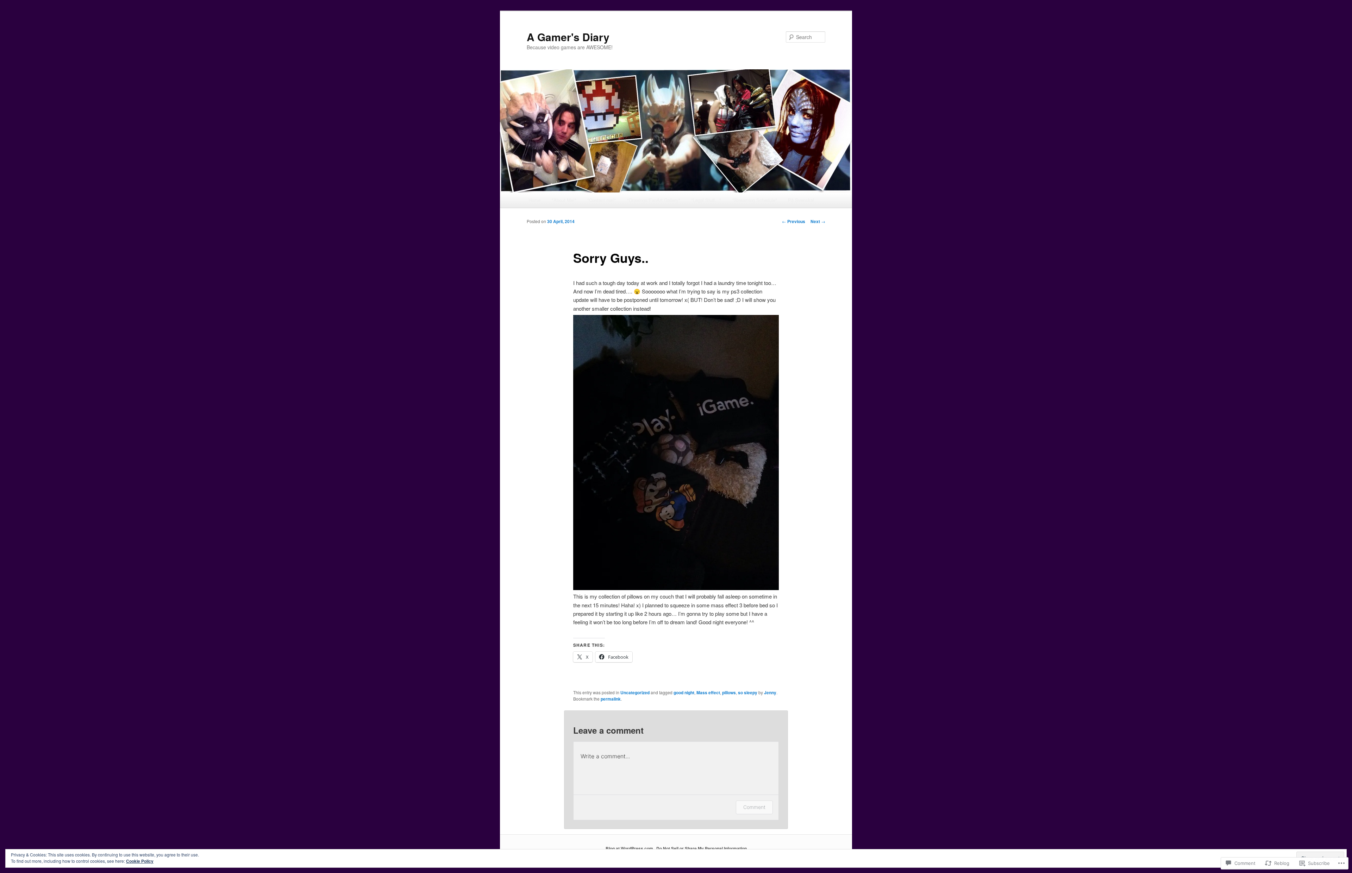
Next (817, 221)
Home (534, 200)
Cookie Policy (140, 861)
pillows (729, 692)
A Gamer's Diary (568, 36)
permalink (611, 699)
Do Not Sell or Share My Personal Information (701, 848)
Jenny (770, 692)
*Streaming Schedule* (754, 200)
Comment (754, 807)
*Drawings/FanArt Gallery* (653, 200)
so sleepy (747, 692)
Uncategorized (635, 692)
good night (684, 692)
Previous (793, 221)
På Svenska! (801, 200)
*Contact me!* (601, 200)
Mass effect (708, 692)
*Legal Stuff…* (706, 200)
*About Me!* (564, 200)
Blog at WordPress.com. (630, 848)
